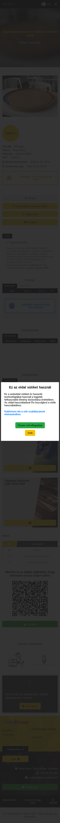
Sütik (30, 433)
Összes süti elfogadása (30, 425)
